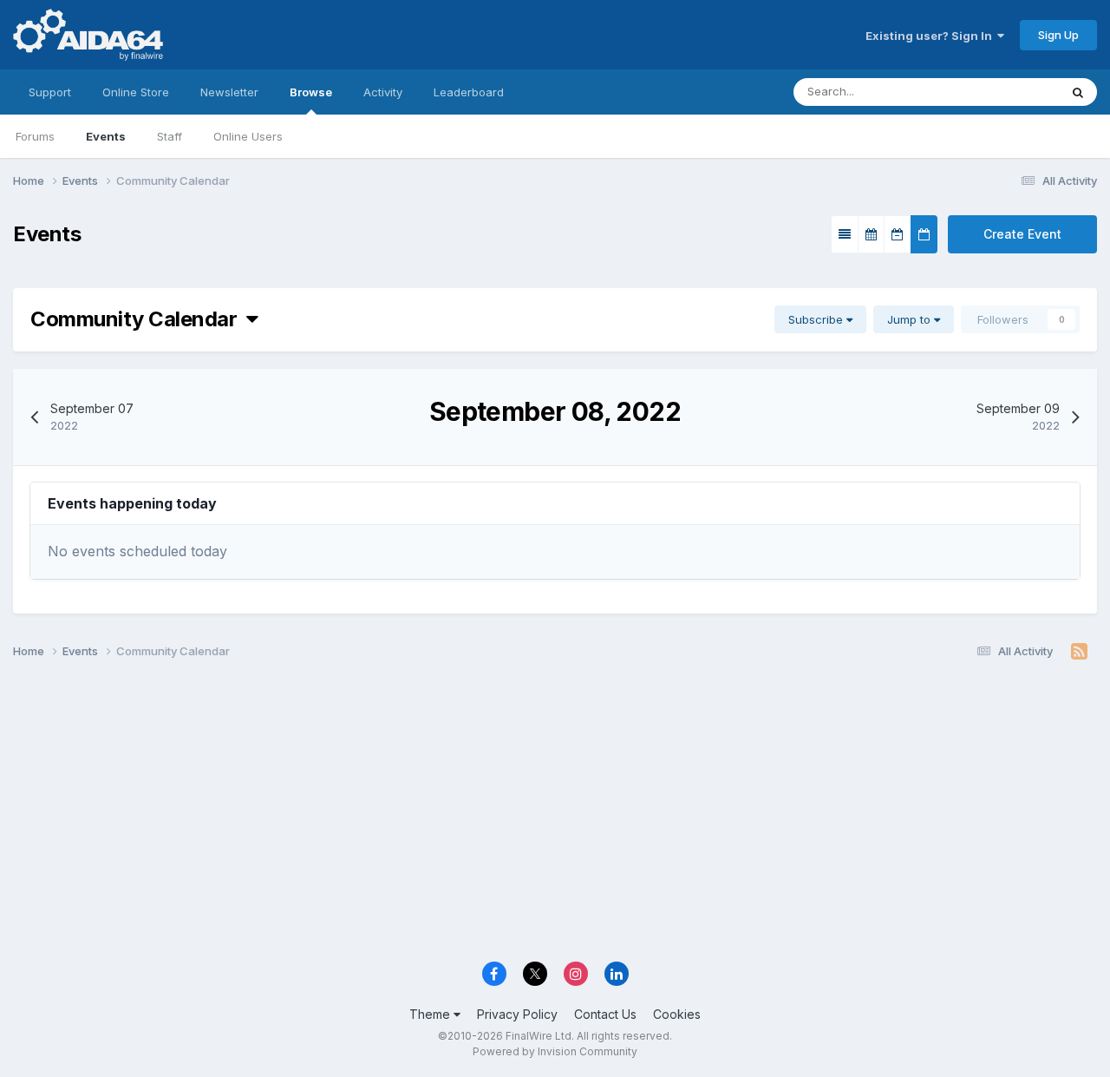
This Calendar (999, 91)
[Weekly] (897, 234)
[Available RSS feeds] (1079, 652)
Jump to (910, 319)
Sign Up (1058, 35)
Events (106, 136)
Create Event (1022, 234)
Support (50, 92)
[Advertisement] (555, 816)
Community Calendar (138, 319)
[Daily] (924, 234)
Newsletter (229, 92)
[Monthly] (871, 234)
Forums (35, 136)
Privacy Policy (517, 1014)
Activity (382, 92)
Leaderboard (469, 92)
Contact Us (605, 1014)
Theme (431, 1014)
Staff (169, 136)
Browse (311, 92)
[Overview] (845, 234)
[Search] (1078, 92)
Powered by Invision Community (555, 1051)
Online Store (135, 92)
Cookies (677, 1014)
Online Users (248, 136)
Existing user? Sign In (931, 36)
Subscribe (817, 319)
